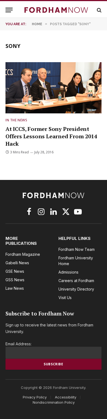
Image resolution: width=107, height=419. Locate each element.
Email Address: (18, 343)
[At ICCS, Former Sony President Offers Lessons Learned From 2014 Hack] (53, 87)
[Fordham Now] (56, 10)
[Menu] (9, 10)
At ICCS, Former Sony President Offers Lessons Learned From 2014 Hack (51, 136)
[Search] (99, 10)
